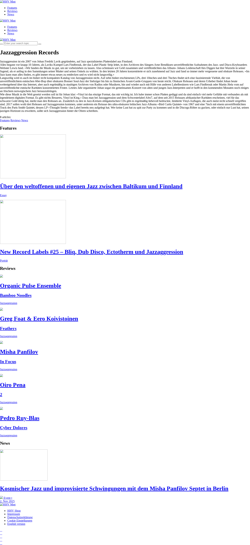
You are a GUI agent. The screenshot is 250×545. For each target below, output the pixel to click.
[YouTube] (1, 536)
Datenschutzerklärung (20, 517)
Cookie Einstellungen (19, 520)
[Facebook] (1, 533)
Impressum (13, 514)
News (10, 14)
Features (12, 7)
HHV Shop (14, 510)
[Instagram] (1, 530)
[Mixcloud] (1, 540)
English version (16, 523)
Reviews (12, 11)
